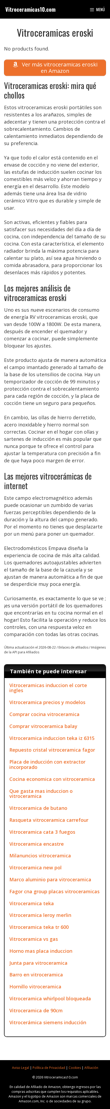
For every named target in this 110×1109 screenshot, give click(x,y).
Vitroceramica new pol (35, 867)
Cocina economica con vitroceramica (52, 779)
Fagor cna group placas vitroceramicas (54, 891)
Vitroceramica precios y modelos (47, 702)
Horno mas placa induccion (40, 951)
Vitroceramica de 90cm (36, 1010)
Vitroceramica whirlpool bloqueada (50, 998)
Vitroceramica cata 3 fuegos (42, 832)
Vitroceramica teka (31, 903)
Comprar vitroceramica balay (43, 726)
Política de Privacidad (49, 1067)
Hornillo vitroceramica (35, 986)
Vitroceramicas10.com (30, 9)
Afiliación (91, 1067)
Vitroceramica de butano (38, 808)
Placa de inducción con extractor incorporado (47, 764)
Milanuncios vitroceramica (40, 855)
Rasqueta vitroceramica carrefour (48, 820)
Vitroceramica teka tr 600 (39, 927)
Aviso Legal (20, 1067)
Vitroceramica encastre (36, 844)
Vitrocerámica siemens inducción (47, 1022)
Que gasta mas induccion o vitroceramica (41, 793)
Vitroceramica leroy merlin (40, 915)
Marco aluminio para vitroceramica (50, 879)
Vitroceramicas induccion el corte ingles (48, 688)
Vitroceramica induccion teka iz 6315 (52, 738)
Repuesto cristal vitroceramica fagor (52, 750)
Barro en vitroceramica (36, 974)
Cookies (75, 1067)
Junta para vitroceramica (38, 963)
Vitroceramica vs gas (33, 939)
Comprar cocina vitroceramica (44, 714)
